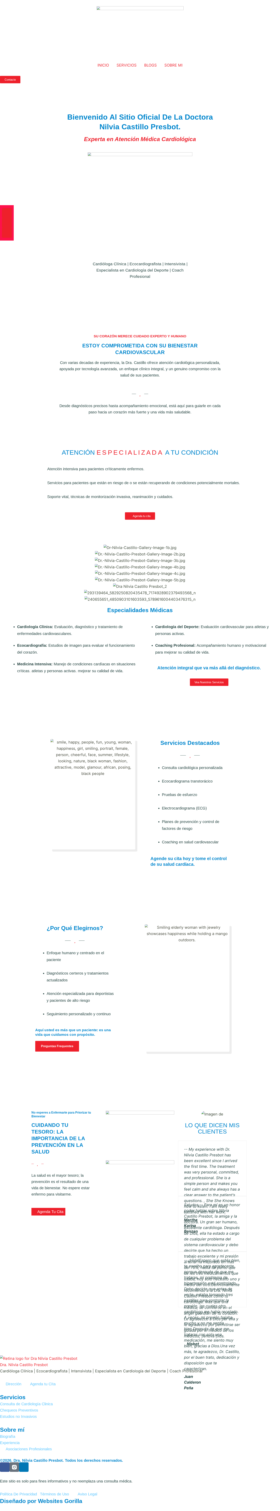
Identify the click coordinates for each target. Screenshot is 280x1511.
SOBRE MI (173, 65)
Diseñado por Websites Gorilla (41, 1501)
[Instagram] (7, 223)
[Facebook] (7, 213)
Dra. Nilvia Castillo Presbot (24, 1364)
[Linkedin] (7, 233)
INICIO (103, 65)
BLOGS (150, 65)
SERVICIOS (127, 65)
